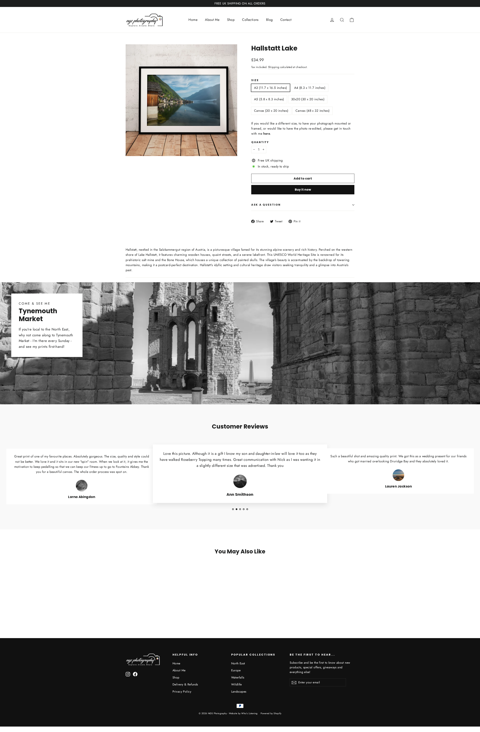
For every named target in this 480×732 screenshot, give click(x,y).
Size (255, 80)
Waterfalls (237, 677)
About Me (212, 19)
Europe (236, 670)
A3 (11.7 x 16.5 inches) (270, 87)
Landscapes (238, 691)
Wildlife (236, 684)
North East (238, 663)
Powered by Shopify (271, 713)
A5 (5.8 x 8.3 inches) (269, 99)
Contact (286, 19)
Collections (250, 19)
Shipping (273, 67)
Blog (269, 19)
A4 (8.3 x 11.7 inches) (309, 87)
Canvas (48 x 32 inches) (313, 110)
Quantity (260, 142)
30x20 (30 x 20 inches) (307, 99)
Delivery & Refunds (185, 684)
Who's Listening (249, 713)
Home (192, 19)
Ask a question (266, 205)
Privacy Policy (181, 691)
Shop (231, 19)
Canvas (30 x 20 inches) (271, 110)
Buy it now (303, 189)
